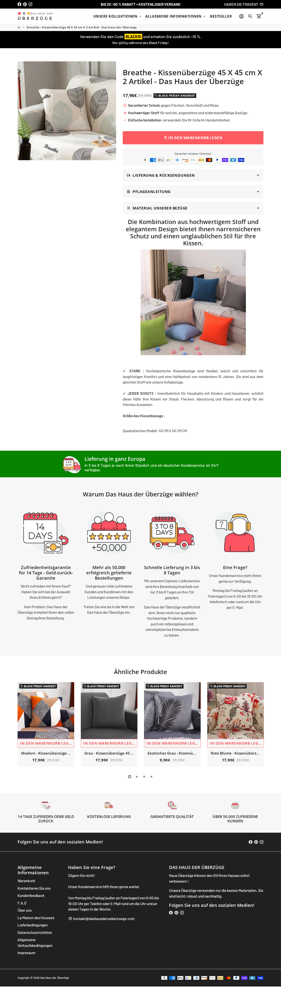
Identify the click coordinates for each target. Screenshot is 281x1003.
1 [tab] (129, 777)
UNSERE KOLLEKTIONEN (117, 16)
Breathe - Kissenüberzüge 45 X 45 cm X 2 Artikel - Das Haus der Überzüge (82, 27)
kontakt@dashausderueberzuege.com (101, 918)
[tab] (193, 175)
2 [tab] (137, 777)
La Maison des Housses (36, 917)
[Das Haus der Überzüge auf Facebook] (19, 4)
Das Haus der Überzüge (54, 977)
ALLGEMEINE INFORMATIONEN (175, 16)
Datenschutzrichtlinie (35, 932)
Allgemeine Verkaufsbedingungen (35, 942)
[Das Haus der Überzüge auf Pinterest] (25, 4)
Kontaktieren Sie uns (34, 888)
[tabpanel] (46, 724)
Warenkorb (26, 880)
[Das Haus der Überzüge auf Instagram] (30, 4)
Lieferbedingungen (33, 925)
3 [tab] (144, 777)
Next (259, 725)
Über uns (25, 910)
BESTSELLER (221, 16)
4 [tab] (151, 777)
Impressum (26, 952)
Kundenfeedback (31, 895)
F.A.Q (22, 903)
